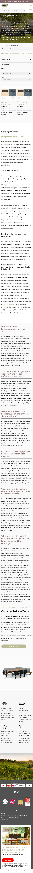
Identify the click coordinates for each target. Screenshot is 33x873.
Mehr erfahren (13, 646)
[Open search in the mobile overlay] (13, 11)
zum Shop (8, 860)
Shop (7, 45)
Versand (11, 109)
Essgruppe (4, 53)
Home (2, 45)
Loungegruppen (15, 53)
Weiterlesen (14, 39)
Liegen (24, 53)
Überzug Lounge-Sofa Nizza (23, 103)
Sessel (30, 53)
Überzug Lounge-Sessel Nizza (7, 103)
